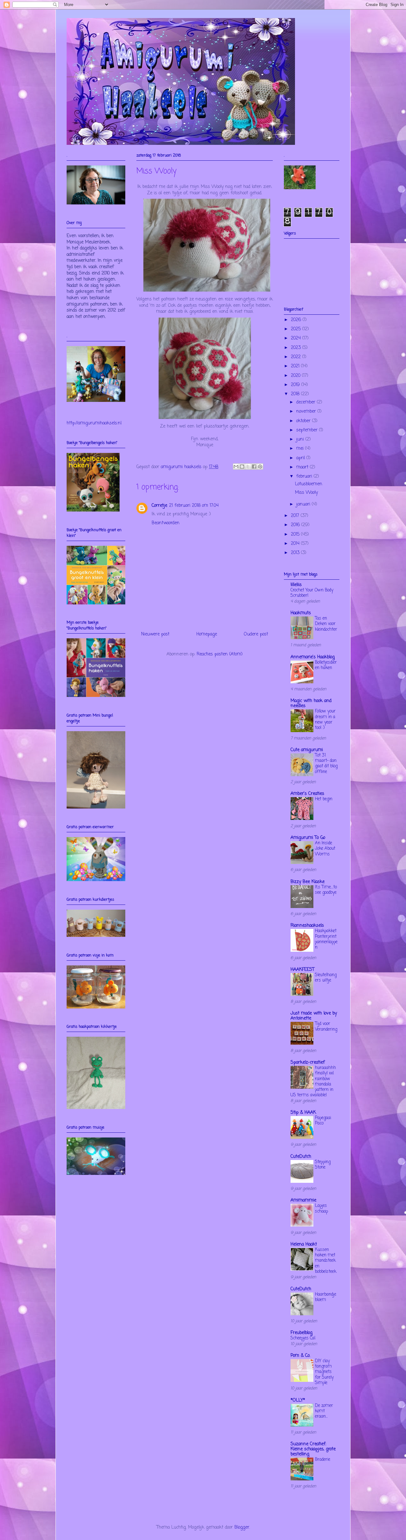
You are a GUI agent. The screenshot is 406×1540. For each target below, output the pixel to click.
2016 (296, 525)
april (301, 458)
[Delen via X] (248, 466)
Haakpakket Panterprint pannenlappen (326, 939)
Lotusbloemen (308, 484)
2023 (296, 348)
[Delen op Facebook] (254, 466)
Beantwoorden (166, 523)
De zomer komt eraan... (324, 1411)
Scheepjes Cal (303, 1338)
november (307, 411)
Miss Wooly (306, 492)
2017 (296, 515)
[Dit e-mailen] (236, 466)
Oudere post (256, 634)
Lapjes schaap (321, 1208)
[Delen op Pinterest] (260, 466)
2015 (296, 534)
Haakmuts (301, 613)
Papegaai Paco (323, 1120)
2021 (296, 366)
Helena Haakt (304, 1244)
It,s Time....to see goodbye (326, 890)
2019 (296, 385)
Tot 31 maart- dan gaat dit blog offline (326, 763)
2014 (296, 543)
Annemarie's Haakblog (313, 657)
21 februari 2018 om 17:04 (194, 505)
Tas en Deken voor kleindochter (326, 624)
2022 (296, 357)
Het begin (323, 799)
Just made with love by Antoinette (314, 1016)
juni (300, 439)
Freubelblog (301, 1333)
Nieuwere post (155, 634)
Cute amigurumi (307, 750)
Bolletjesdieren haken (326, 665)
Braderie (322, 1459)
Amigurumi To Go (308, 837)
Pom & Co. (300, 1355)
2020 (296, 375)
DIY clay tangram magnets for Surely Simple (324, 1372)
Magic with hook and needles (311, 703)
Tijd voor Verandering (326, 1026)
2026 (297, 320)
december (306, 402)
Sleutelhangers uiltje (326, 977)
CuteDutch (301, 1156)
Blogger (241, 1527)
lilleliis (296, 585)
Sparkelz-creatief (308, 1062)
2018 (296, 394)
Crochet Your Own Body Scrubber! (312, 593)
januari (304, 504)
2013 (296, 553)
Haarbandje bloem (325, 1297)
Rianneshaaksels (307, 925)
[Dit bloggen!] (242, 466)
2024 (296, 338)
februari (305, 476)
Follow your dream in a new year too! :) (325, 719)
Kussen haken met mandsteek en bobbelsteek (325, 1261)
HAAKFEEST (302, 969)
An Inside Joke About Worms (325, 848)
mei (300, 448)
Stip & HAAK (303, 1112)
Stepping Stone (323, 1164)
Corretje (159, 505)
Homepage (206, 634)
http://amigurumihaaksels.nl (94, 423)
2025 (296, 329)
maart (303, 467)
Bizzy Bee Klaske (307, 882)
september (307, 430)
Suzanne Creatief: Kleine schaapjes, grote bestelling (313, 1449)
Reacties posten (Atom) (220, 654)
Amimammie (303, 1200)
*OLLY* (298, 1400)
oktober (304, 421)
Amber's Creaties (307, 793)
